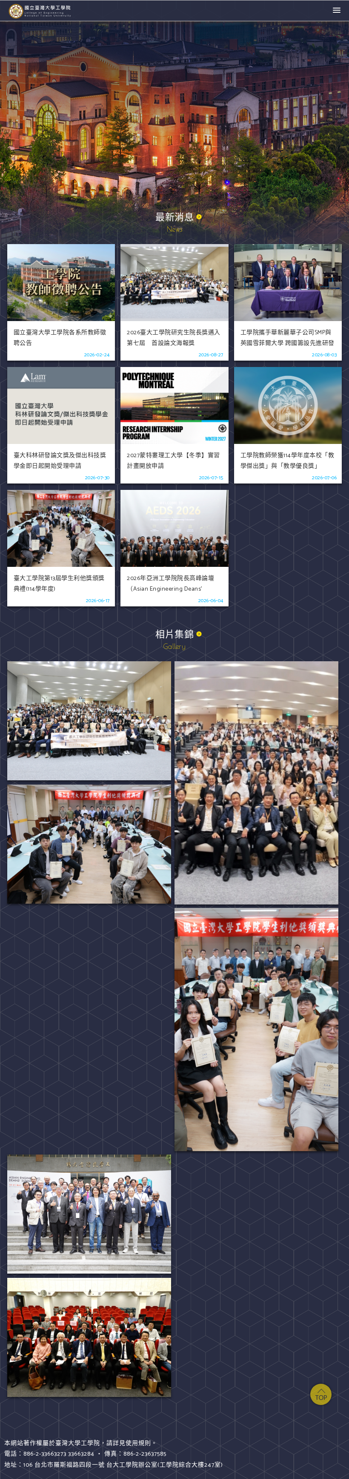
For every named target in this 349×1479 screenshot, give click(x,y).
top (321, 1394)
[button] (337, 11)
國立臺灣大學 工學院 (40, 10)
